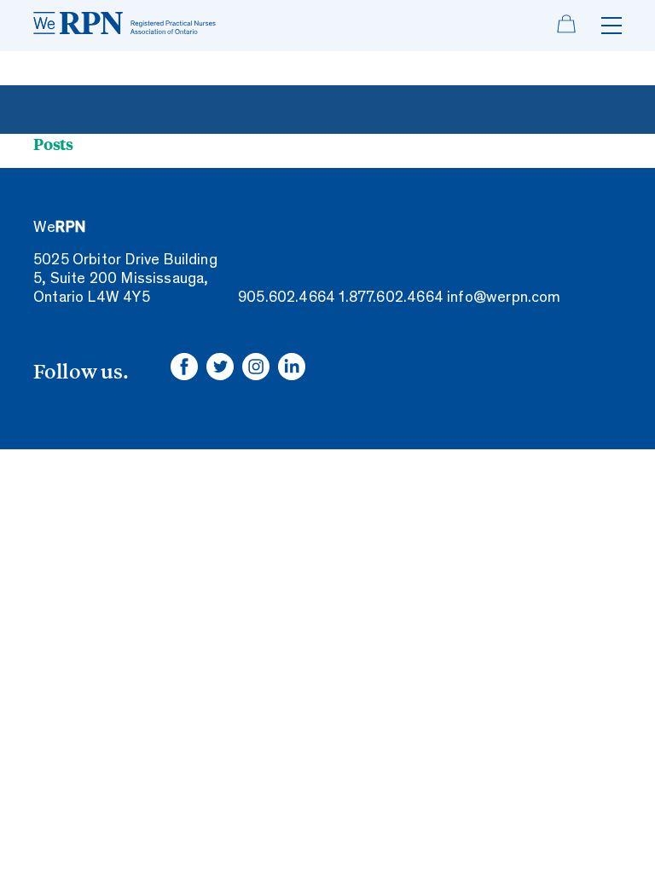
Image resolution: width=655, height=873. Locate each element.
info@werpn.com (504, 298)
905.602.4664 (286, 298)
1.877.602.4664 (391, 298)
